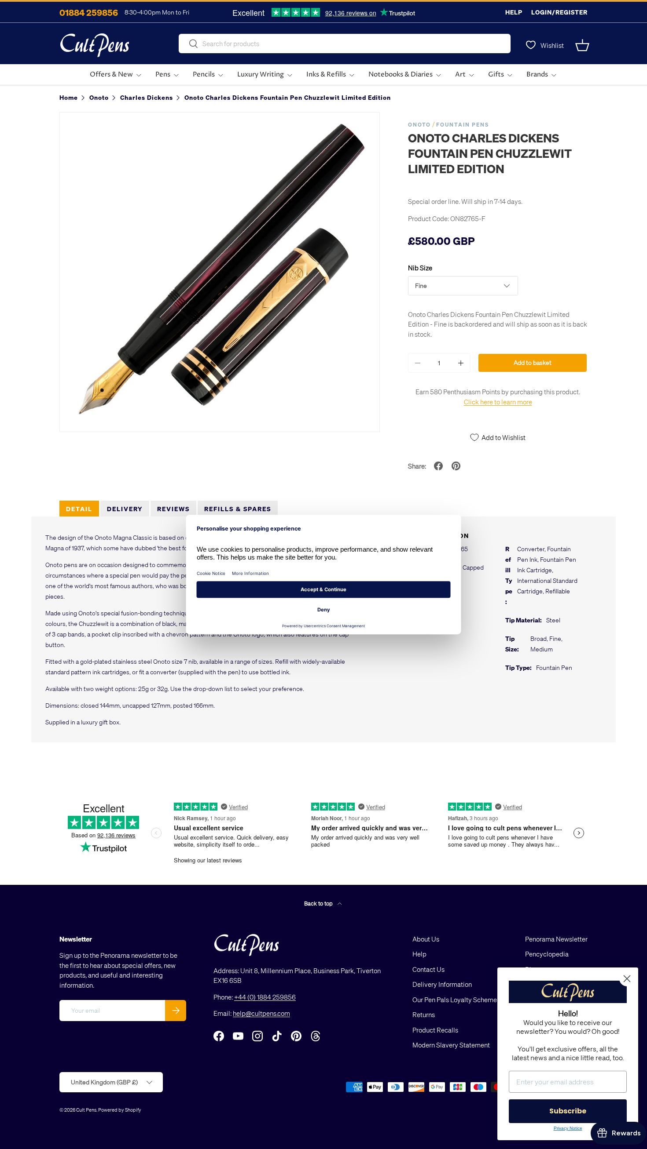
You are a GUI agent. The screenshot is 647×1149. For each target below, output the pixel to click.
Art (460, 74)
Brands (537, 74)
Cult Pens (86, 1109)
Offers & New (111, 74)
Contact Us (428, 969)
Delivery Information (442, 984)
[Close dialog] (627, 978)
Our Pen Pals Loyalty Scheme (454, 999)
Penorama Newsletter (556, 938)
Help (513, 12)
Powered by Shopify (119, 1109)
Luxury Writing (260, 74)
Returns (423, 1014)
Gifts (496, 74)
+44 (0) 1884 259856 (265, 997)
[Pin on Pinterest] (456, 466)
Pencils (204, 74)
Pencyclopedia (547, 953)
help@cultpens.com (261, 1013)
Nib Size (420, 267)
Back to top (319, 903)
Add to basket (532, 362)
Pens (162, 74)
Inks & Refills (326, 74)
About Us (425, 938)
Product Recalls (435, 1029)
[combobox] (345, 43)
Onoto (419, 124)
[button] (582, 45)
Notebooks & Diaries (400, 74)
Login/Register (559, 12)
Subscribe (567, 1111)
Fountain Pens (462, 124)
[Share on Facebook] (438, 466)
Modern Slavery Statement (451, 1044)
